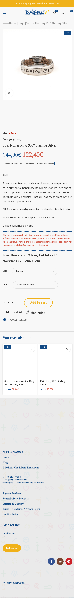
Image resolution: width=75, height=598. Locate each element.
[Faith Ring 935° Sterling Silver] (55, 361)
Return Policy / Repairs (15, 498)
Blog (5, 462)
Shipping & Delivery (13, 503)
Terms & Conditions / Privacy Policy (21, 509)
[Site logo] (37, 12)
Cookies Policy (10, 514)
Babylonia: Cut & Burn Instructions (21, 467)
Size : (6, 271)
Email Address (10, 533)
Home (12, 23)
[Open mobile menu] (4, 12)
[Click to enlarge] (9, 93)
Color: (6, 285)
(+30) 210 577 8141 (13, 477)
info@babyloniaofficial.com (16, 479)
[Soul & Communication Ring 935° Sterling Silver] (20, 361)
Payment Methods (12, 493)
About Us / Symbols (13, 452)
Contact (7, 457)
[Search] (62, 12)
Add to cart (38, 302)
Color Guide (18, 319)
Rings (21, 23)
